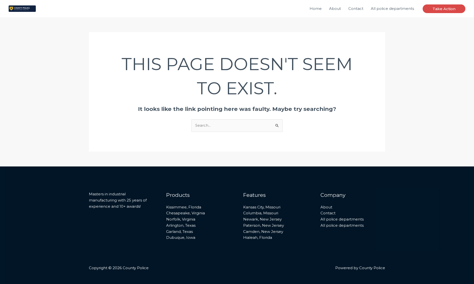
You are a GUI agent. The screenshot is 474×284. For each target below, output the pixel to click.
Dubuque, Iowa (180, 237)
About (335, 8)
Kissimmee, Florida (183, 207)
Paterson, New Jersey (263, 225)
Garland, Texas (179, 231)
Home (316, 8)
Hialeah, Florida (257, 237)
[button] (444, 8)
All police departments (392, 8)
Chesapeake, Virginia (185, 213)
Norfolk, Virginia (180, 219)
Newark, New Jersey (262, 219)
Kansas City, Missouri (261, 207)
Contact (355, 8)
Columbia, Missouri (260, 213)
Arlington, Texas (181, 225)
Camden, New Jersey (263, 231)
